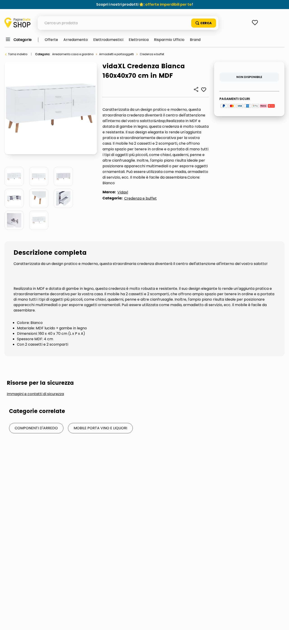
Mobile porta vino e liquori (100, 428)
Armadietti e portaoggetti (116, 54)
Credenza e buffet (152, 54)
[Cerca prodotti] (203, 23)
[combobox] (128, 23)
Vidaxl (122, 192)
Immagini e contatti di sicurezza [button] (35, 394)
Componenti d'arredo (36, 428)
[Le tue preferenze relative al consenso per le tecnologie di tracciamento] (281, 622)
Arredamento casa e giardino (72, 54)
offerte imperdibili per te (168, 4)
